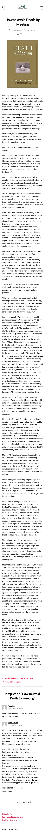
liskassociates (17, 30)
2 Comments (24, 34)
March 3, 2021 (31, 30)
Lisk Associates (13, 829)
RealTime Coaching (9, 820)
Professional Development (12, 817)
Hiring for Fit (6, 814)
